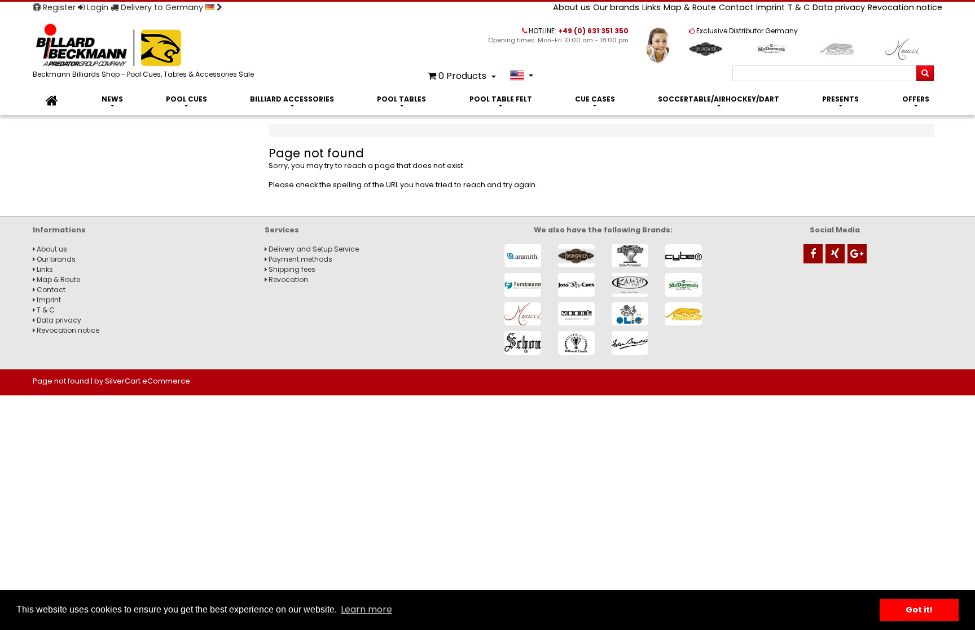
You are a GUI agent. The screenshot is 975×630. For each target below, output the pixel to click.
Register (58, 7)
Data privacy (839, 7)
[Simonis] (630, 342)
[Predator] (683, 313)
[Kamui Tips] (630, 284)
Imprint (770, 7)
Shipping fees (291, 269)
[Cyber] (683, 255)
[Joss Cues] (576, 284)
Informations (59, 230)
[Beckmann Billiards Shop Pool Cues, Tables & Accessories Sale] (52, 101)
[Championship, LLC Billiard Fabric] (630, 255)
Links (651, 7)
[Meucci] (522, 313)
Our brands (616, 7)
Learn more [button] (366, 609)
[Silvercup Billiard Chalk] (576, 342)
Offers (915, 99)
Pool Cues (186, 99)
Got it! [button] (919, 609)
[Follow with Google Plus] (857, 253)
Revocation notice (905, 7)
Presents (840, 99)
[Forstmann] (522, 284)
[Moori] (576, 313)
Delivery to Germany (161, 7)
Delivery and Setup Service (313, 249)
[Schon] (522, 342)
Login (96, 7)
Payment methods (299, 259)
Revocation (287, 279)
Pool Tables (401, 99)
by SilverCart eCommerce (142, 381)
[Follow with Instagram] (835, 253)
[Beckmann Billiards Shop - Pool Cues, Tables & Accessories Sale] (145, 46)
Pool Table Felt (500, 99)
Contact (736, 7)
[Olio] (630, 313)
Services (282, 230)
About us (571, 7)
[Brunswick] (576, 255)
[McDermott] (683, 284)
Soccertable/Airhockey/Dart (718, 99)
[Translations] (521, 75)
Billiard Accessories (292, 99)
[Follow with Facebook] (813, 253)
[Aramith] (522, 255)
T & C (799, 7)
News (112, 99)
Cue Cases (595, 99)
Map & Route (690, 7)
